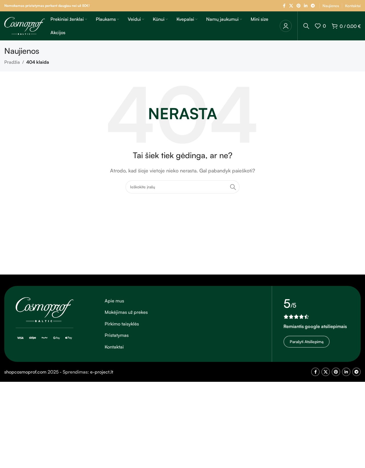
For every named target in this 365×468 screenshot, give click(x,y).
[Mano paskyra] (286, 26)
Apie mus (114, 301)
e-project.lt (101, 372)
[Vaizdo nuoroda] (44, 309)
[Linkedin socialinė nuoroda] (305, 6)
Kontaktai (114, 347)
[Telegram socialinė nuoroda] (313, 6)
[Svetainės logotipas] (24, 25)
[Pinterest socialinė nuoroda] (298, 6)
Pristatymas (117, 335)
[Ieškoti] (306, 26)
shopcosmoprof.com (25, 372)
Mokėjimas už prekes (126, 312)
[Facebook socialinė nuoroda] (284, 6)
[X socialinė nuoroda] (291, 6)
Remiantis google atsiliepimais (315, 326)
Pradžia (12, 62)
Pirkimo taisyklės (122, 324)
